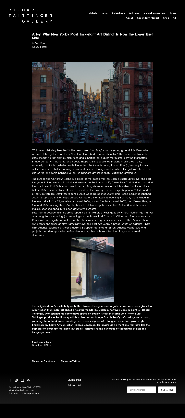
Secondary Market (148, 18)
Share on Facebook (43, 361)
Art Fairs (134, 13)
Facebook (10, 380)
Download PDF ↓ (41, 345)
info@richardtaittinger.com (21, 390)
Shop (166, 18)
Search (174, 18)
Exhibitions (118, 13)
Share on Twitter (70, 361)
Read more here (41, 342)
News (104, 13)
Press (173, 13)
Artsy (22, 380)
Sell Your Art (74, 385)
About (129, 18)
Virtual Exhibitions (154, 13)
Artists (93, 13)
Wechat (28, 380)
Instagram (16, 380)
